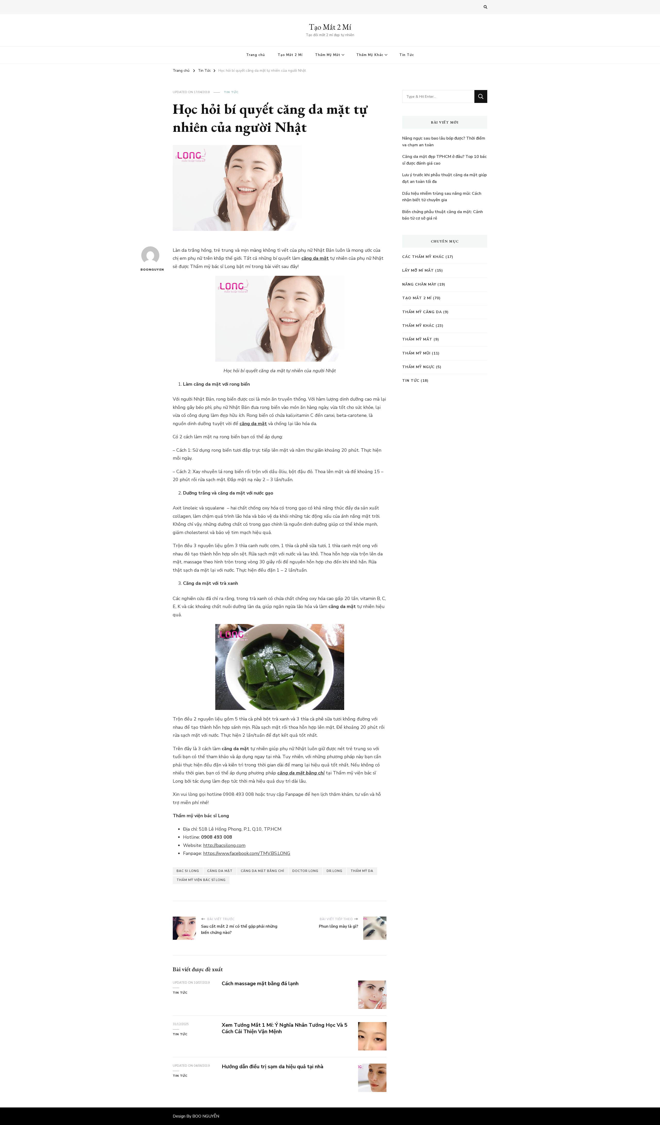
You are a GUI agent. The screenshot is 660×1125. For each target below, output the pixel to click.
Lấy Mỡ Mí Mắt (418, 270)
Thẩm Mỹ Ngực (418, 367)
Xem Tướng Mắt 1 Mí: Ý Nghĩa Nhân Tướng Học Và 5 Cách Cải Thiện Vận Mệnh (284, 1028)
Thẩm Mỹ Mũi (416, 353)
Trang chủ (255, 55)
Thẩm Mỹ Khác (369, 55)
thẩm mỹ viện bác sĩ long (201, 880)
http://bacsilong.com (224, 845)
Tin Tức (406, 55)
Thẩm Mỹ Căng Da (422, 312)
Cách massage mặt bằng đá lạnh (260, 983)
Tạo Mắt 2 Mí (330, 27)
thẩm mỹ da (362, 871)
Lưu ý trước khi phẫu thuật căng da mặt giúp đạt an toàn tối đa (444, 178)
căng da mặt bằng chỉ (301, 773)
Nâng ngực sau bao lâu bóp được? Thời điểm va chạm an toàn (443, 141)
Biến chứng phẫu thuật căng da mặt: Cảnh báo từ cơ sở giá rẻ (442, 215)
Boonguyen (150, 270)
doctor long (305, 871)
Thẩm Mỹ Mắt (327, 55)
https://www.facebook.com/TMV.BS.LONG (246, 853)
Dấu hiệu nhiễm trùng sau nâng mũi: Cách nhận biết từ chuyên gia (441, 197)
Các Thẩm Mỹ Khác (423, 256)
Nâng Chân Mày (419, 284)
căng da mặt (315, 258)
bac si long (188, 871)
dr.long (334, 871)
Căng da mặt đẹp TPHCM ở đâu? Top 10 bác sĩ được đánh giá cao (444, 160)
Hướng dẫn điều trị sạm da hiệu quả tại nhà (272, 1066)
